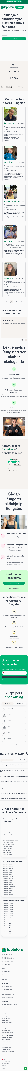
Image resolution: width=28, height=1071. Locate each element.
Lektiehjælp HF (6, 927)
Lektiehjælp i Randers (8, 874)
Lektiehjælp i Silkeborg (8, 894)
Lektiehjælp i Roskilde (8, 884)
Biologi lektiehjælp (7, 826)
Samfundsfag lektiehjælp (9, 830)
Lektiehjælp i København (8, 864)
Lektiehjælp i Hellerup (8, 892)
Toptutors (11, 1061)
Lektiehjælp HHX (7, 931)
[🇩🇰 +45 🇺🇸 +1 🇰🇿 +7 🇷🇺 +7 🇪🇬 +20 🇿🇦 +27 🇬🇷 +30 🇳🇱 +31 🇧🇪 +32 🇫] (5, 673)
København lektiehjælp (7, 1037)
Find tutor (4, 942)
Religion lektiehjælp (7, 854)
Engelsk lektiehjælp (7, 834)
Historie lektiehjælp (7, 846)
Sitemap (3, 1068)
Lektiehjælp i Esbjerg (8, 868)
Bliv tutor (4, 976)
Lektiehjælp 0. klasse (8, 903)
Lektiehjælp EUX (6, 929)
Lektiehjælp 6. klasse (8, 915)
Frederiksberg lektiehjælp (8, 1051)
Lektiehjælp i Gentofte (8, 866)
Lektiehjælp (10, 942)
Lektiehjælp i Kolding (7, 882)
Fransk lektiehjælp (7, 848)
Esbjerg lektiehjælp (6, 1044)
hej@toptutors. (7, 961)
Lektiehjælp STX (7, 925)
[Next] (26, 340)
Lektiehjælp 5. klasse (8, 913)
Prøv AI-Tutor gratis (6, 992)
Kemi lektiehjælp (6, 850)
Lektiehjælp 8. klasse (8, 919)
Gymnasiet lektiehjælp (7, 989)
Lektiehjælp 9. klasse (8, 921)
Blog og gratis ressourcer (8, 994)
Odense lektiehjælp (6, 1041)
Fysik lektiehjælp (7, 828)
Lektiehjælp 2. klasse (8, 907)
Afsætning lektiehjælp (8, 842)
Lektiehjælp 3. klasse (8, 909)
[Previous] (22, 340)
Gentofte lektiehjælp (6, 1055)
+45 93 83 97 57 (8, 964)
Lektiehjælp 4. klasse (8, 911)
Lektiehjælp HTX (7, 934)
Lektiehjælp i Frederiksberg (9, 886)
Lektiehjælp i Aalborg (8, 888)
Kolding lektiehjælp (6, 1049)
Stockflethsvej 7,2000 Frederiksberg (8, 958)
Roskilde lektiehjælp (6, 1053)
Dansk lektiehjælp (7, 832)
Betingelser (4, 1065)
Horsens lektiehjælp (6, 1047)
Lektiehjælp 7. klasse (8, 917)
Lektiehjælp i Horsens (8, 890)
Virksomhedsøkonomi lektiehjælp (10, 840)
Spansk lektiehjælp (7, 838)
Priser (3, 974)
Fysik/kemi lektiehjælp (7, 1022)
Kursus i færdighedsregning (8, 997)
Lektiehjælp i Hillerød (8, 876)
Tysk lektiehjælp (6, 836)
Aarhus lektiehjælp (6, 1039)
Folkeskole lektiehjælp (7, 986)
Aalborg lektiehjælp (6, 1043)
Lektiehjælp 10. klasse (8, 923)
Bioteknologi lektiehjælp (8, 844)
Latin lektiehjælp (7, 852)
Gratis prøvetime (6, 971)
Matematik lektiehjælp (8, 824)
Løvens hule (4, 979)
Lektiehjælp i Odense (8, 880)
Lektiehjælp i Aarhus (7, 872)
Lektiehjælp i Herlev (7, 870)
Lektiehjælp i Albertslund (8, 878)
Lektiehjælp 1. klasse (8, 905)
